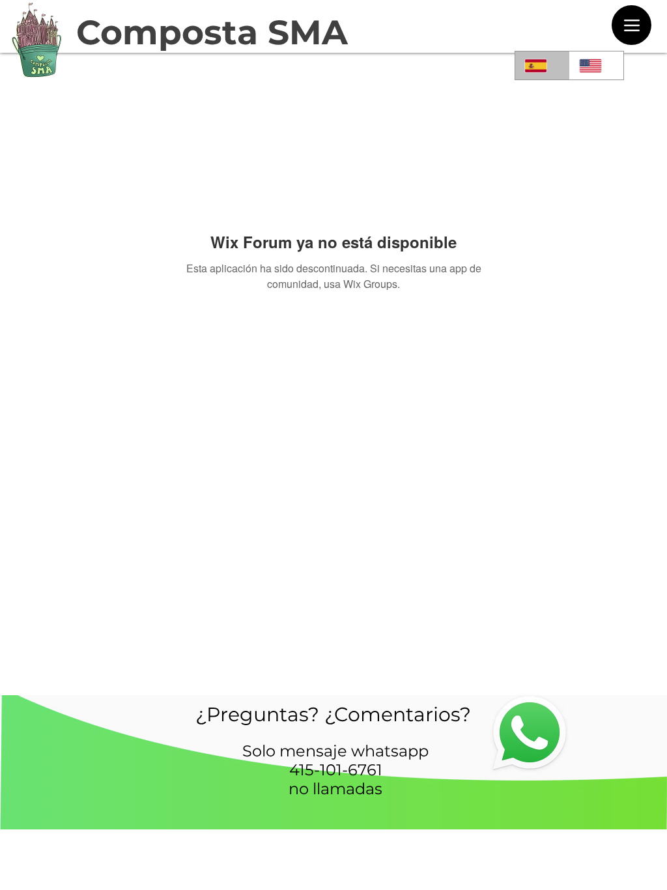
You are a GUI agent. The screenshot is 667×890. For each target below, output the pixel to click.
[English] (596, 65)
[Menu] (631, 25)
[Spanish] (542, 65)
